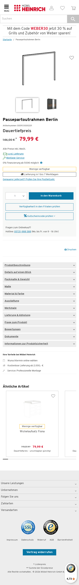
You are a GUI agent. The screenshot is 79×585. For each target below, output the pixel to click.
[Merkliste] (62, 7)
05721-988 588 (22, 231)
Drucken (71, 249)
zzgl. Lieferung (16, 154)
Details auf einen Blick (18, 272)
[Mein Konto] (51, 7)
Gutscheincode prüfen (40, 216)
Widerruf (41, 540)
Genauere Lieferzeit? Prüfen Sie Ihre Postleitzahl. (29, 179)
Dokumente (11, 336)
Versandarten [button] (9, 510)
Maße (8, 286)
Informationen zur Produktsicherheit (26, 344)
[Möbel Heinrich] (29, 7)
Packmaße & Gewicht (17, 279)
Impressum (12, 540)
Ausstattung (12, 301)
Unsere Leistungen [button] (12, 483)
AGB (52, 540)
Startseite (7, 40)
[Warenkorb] (73, 7)
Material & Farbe (14, 294)
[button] (73, 19)
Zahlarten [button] (7, 503)
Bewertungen (13, 329)
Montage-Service (15, 158)
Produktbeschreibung (17, 265)
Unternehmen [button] (9, 490)
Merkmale (11, 308)
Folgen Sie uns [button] (9, 496)
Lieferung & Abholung (17, 315)
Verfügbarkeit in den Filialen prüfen (39, 206)
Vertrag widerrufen (39, 552)
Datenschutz (27, 540)
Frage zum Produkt (16, 322)
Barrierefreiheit (65, 540)
